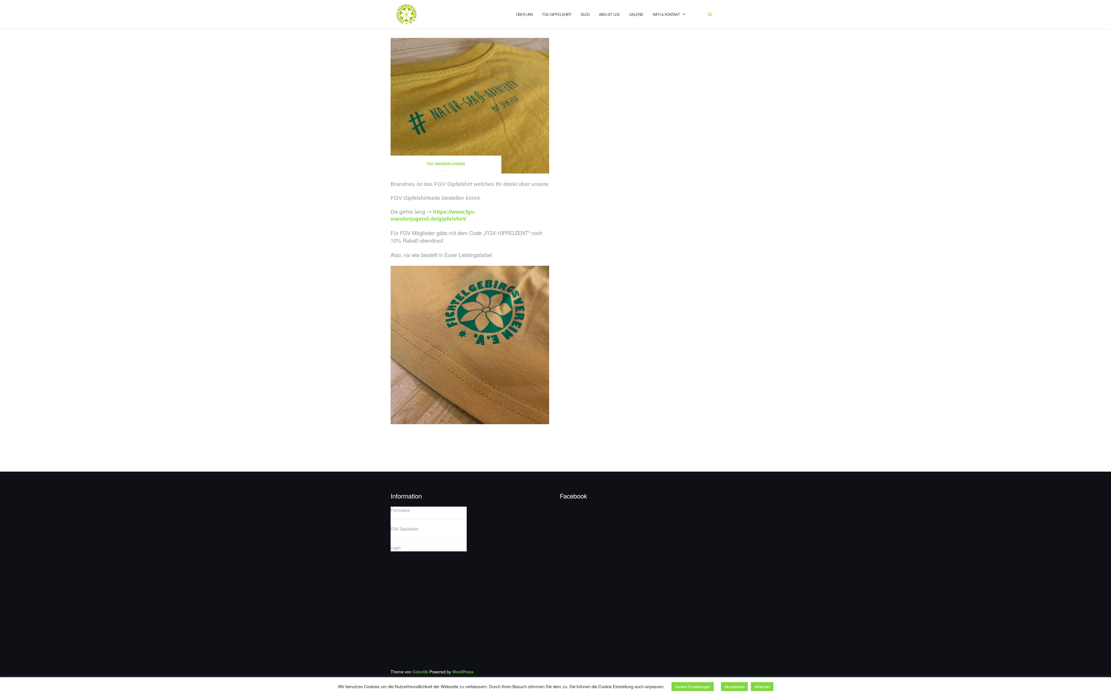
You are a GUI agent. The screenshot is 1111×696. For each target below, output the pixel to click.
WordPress (463, 672)
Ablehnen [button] (762, 686)
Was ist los (609, 14)
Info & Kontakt (666, 14)
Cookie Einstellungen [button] (692, 686)
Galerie (636, 14)
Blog (585, 14)
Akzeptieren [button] (734, 686)
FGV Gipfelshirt (556, 14)
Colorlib (420, 672)
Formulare (400, 510)
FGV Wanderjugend (446, 163)
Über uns (524, 14)
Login (396, 548)
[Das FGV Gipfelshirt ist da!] (470, 105)
